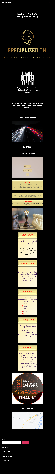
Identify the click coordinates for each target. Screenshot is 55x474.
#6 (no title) (50, 2)
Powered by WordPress (19, 471)
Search (3, 439)
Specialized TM (6, 2)
